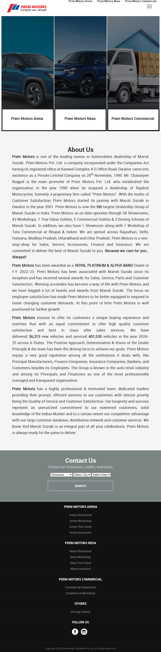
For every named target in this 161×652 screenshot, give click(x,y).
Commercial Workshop (80, 593)
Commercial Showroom (80, 587)
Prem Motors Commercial (80, 579)
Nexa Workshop (80, 557)
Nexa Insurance (80, 569)
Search (80, 486)
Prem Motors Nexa (80, 543)
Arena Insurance (80, 532)
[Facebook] (75, 632)
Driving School (80, 612)
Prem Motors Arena (80, 507)
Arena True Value (80, 527)
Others (81, 603)
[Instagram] (84, 632)
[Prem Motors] (27, 8)
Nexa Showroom (80, 551)
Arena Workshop (80, 521)
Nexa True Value (80, 563)
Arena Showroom (80, 515)
